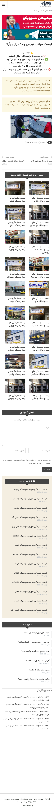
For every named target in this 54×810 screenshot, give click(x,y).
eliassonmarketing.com (42, 761)
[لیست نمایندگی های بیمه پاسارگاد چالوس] (15, 386)
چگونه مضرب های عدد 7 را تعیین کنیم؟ (34, 679)
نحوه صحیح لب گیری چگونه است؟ (35, 651)
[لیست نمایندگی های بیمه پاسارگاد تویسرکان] (39, 212)
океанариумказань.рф (43, 787)
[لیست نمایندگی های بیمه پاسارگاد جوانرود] (39, 313)
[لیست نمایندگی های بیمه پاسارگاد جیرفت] (15, 337)
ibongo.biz (47, 774)
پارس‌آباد (42, 142)
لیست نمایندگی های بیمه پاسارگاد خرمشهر (30, 563)
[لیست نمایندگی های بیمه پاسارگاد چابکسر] (39, 361)
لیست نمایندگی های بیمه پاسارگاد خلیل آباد (29, 582)
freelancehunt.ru (45, 764)
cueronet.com (46, 758)
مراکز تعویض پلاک (32, 142)
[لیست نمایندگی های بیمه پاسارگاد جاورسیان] (39, 264)
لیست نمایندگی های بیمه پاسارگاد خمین (31, 600)
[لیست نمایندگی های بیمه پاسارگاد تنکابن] (15, 188)
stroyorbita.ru (46, 780)
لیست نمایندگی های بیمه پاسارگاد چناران (30, 508)
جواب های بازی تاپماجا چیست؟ (37, 632)
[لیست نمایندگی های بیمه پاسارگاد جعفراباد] (15, 264)
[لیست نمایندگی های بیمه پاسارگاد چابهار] (15, 361)
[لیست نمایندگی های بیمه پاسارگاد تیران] (15, 212)
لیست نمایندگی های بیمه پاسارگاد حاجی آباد (29, 517)
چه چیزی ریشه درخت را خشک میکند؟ (34, 642)
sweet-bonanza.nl (45, 783)
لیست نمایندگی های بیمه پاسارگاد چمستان (30, 498)
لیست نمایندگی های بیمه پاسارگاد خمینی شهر (28, 610)
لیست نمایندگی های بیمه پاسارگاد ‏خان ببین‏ (29, 526)
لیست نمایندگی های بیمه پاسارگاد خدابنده (30, 535)
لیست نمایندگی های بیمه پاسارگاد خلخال (30, 573)
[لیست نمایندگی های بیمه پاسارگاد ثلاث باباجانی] (39, 237)
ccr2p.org (48, 755)
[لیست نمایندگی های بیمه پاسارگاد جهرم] (15, 288)
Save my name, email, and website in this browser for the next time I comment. (27, 462)
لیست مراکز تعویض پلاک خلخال (13, 162)
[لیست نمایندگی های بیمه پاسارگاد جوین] (39, 337)
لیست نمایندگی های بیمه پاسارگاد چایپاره (30, 489)
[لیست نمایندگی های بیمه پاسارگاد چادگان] (39, 386)
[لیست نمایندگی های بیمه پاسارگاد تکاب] (39, 188)
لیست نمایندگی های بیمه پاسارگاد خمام (31, 591)
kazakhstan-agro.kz (44, 777)
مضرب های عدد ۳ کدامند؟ (39, 669)
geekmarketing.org (44, 767)
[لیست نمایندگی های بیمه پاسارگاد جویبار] (15, 313)
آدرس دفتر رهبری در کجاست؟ (37, 660)
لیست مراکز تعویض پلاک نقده (41, 162)
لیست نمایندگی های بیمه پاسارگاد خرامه (31, 545)
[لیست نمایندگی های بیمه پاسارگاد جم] (39, 288)
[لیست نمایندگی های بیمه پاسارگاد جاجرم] (15, 237)
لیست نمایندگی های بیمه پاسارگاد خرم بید (30, 554)
